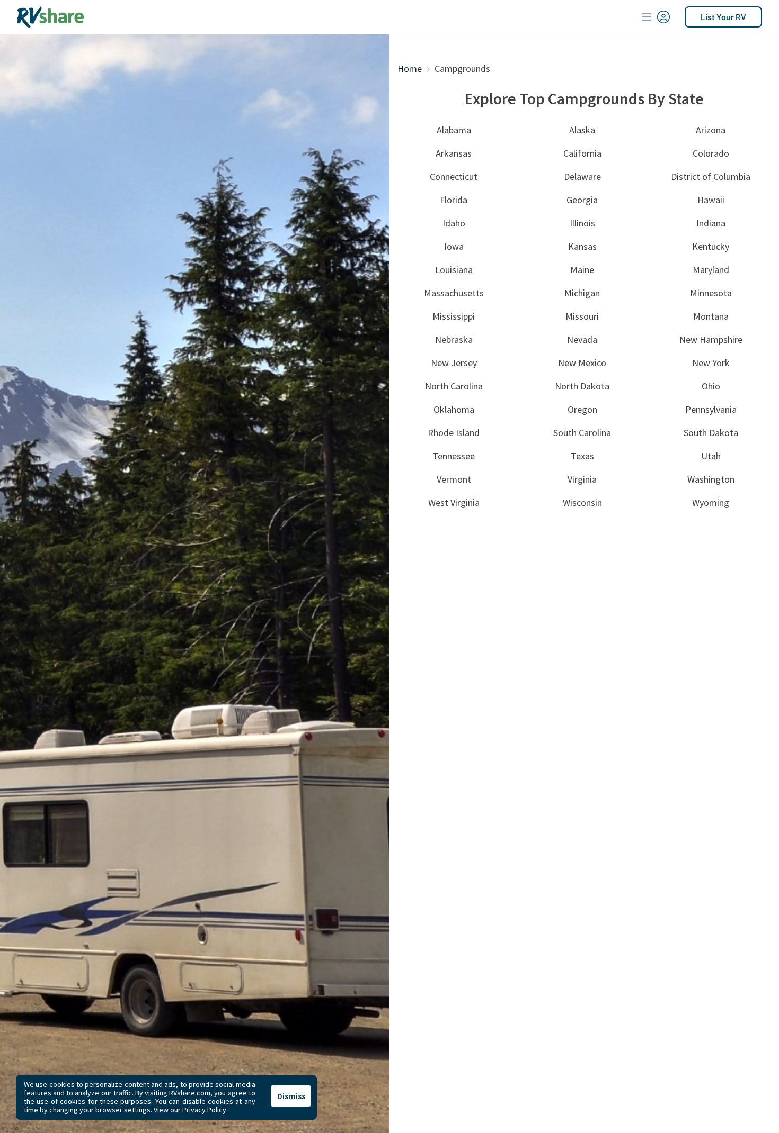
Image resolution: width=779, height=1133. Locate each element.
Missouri (582, 316)
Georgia (582, 200)
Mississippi (453, 316)
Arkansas (454, 153)
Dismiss (291, 1096)
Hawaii (710, 200)
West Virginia (454, 502)
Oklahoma (453, 409)
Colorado (711, 153)
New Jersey (454, 363)
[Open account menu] (656, 17)
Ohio (711, 386)
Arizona (710, 130)
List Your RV (723, 17)
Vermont (454, 479)
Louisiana (454, 270)
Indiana (710, 223)
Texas (582, 456)
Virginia (582, 479)
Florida (453, 200)
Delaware (582, 176)
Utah (711, 456)
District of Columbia (710, 176)
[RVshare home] (50, 17)
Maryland (711, 270)
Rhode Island (454, 433)
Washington (710, 479)
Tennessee (453, 456)
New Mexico (582, 363)
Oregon (582, 409)
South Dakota (711, 433)
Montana (711, 316)
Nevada (582, 339)
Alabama (454, 130)
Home (409, 68)
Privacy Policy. (205, 1109)
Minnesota (711, 293)
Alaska (582, 130)
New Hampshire (710, 339)
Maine (582, 270)
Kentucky (710, 246)
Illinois (582, 223)
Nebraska (454, 339)
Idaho (453, 223)
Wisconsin (582, 502)
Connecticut (453, 176)
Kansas (582, 246)
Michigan (582, 293)
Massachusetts (454, 293)
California (582, 153)
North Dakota (582, 386)
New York (711, 363)
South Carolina (582, 433)
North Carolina (454, 386)
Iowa (454, 246)
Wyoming (710, 502)
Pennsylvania (711, 409)
